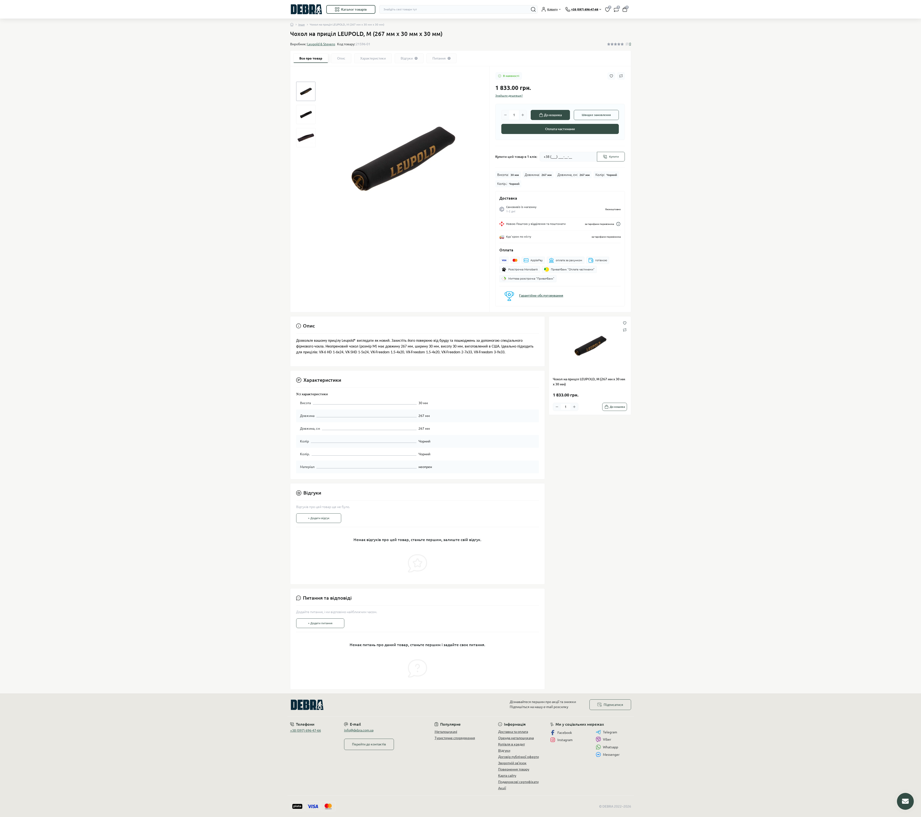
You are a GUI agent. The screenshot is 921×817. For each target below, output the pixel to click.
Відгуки (504, 750)
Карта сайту (507, 775)
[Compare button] (621, 76)
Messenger (611, 755)
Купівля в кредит (511, 744)
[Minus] (505, 115)
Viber (607, 739)
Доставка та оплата (513, 732)
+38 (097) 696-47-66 (305, 730)
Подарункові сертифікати (518, 782)
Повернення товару (513, 769)
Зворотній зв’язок (512, 763)
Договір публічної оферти (518, 757)
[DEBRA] (374, 704)
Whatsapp (610, 747)
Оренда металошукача (516, 738)
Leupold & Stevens (321, 44)
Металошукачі (446, 732)
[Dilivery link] (618, 224)
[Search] (533, 9)
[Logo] (306, 9)
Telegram (610, 732)
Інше (301, 24)
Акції (502, 788)
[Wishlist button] (611, 76)
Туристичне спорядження (455, 738)
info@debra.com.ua (358, 730)
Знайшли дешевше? (509, 95)
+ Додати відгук (318, 518)
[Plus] (523, 115)
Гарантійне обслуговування (541, 295)
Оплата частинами (560, 129)
